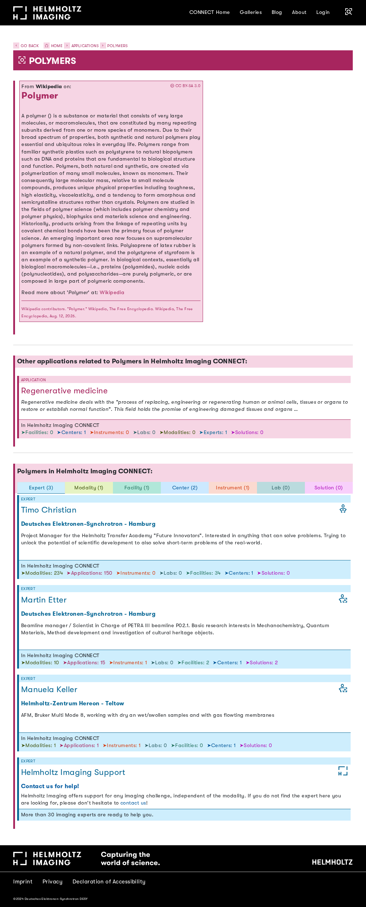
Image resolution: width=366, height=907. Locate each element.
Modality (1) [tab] (89, 488)
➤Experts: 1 (214, 432)
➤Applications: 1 (79, 745)
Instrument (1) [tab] (232, 488)
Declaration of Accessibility (109, 881)
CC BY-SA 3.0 (187, 86)
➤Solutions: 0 (247, 432)
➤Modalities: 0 (178, 432)
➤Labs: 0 (145, 432)
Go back (29, 46)
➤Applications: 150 (90, 573)
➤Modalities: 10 (41, 663)
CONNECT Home (209, 12)
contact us (133, 803)
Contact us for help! (50, 786)
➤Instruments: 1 (129, 663)
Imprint (23, 881)
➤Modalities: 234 (43, 573)
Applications (85, 46)
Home (56, 46)
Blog (277, 12)
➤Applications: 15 (85, 663)
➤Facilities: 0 (38, 432)
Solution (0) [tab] (329, 488)
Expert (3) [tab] (41, 488)
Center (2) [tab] (185, 488)
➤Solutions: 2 (262, 663)
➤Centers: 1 (72, 432)
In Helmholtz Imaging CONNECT (60, 425)
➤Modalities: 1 (39, 745)
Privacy (53, 881)
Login (323, 12)
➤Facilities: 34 (204, 573)
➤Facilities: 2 (194, 663)
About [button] (299, 12)
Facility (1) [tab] (137, 488)
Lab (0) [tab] (281, 488)
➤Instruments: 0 (110, 432)
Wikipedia (112, 292)
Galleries (251, 12)
